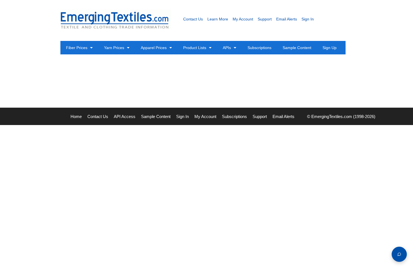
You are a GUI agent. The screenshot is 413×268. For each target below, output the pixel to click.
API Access (124, 116)
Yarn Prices (114, 47)
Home (76, 116)
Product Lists (194, 47)
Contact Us (193, 19)
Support (265, 19)
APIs (227, 47)
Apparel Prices (154, 47)
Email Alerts (286, 19)
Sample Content (297, 47)
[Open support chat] (399, 254)
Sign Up (330, 47)
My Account (243, 19)
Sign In (307, 19)
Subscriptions (259, 47)
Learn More (217, 19)
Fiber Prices (76, 47)
